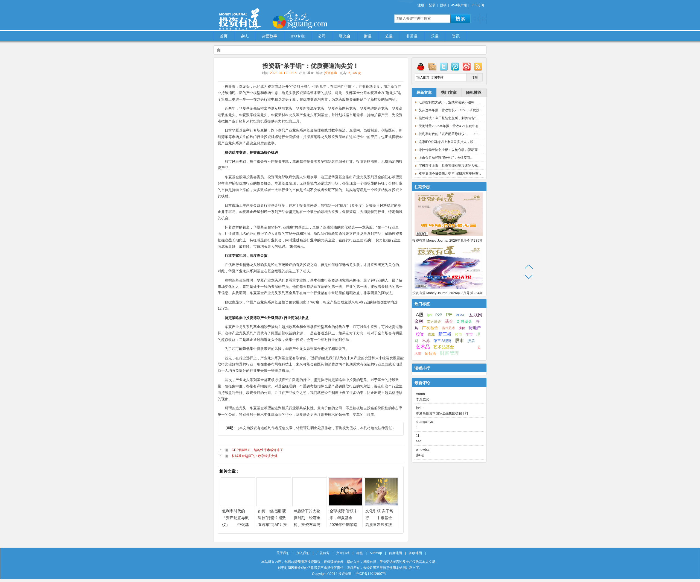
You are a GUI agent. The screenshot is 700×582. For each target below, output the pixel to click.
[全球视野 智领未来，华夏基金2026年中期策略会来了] (345, 504)
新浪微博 (466, 66)
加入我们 (303, 553)
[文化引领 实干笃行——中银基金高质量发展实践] (381, 504)
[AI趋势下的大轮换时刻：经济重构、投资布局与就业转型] (309, 504)
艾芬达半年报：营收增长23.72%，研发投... (450, 110)
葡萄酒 (430, 353)
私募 (426, 340)
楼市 (458, 334)
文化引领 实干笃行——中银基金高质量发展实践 (379, 518)
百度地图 (395, 553)
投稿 (443, 5)
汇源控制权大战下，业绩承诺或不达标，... (449, 102)
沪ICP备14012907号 (370, 574)
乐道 (435, 36)
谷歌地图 (415, 553)
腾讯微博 (455, 66)
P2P (438, 315)
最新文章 (424, 92)
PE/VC (461, 315)
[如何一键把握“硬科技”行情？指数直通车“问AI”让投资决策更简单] (273, 504)
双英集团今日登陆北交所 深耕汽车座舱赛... (450, 174)
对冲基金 (464, 322)
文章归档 (342, 553)
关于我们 (283, 553)
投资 (420, 334)
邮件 (432, 66)
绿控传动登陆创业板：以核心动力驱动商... (449, 150)
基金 (310, 73)
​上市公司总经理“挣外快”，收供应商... (445, 158)
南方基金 (434, 322)
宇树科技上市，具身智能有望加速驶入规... (449, 166)
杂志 (245, 36)
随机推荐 (474, 92)
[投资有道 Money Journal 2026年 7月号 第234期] (449, 289)
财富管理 (449, 353)
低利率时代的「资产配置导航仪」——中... (449, 134)
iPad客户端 (459, 5)
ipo (429, 315)
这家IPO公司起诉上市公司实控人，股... (447, 142)
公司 (322, 36)
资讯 (456, 36)
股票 (471, 340)
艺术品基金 (443, 346)
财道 (368, 36)
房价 (462, 328)
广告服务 (322, 553)
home (218, 50)
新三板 (444, 334)
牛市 (469, 334)
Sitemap (376, 553)
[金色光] (309, 19)
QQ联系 (420, 66)
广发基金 (430, 328)
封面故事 (269, 36)
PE (449, 314)
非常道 (412, 36)
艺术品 (423, 346)
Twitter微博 (443, 66)
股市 (459, 340)
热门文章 (449, 92)
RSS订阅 (477, 5)
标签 (359, 553)
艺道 (389, 36)
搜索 (460, 18)
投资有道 (265, 15)
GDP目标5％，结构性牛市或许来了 (257, 450)
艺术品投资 (465, 347)
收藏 (431, 335)
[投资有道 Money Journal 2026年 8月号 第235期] (449, 236)
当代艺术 (448, 328)
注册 (421, 5)
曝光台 (345, 36)
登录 (432, 5)
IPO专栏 (298, 36)
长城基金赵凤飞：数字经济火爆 (255, 456)
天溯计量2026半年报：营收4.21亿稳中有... (450, 126)
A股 (420, 314)
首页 (224, 36)
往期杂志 (422, 187)
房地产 (475, 328)
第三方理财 (442, 341)
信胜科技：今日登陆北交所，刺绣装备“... (448, 118)
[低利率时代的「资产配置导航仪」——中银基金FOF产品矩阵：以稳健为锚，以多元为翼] (238, 504)
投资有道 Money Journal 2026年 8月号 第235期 (447, 240)
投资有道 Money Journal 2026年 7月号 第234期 (447, 293)
